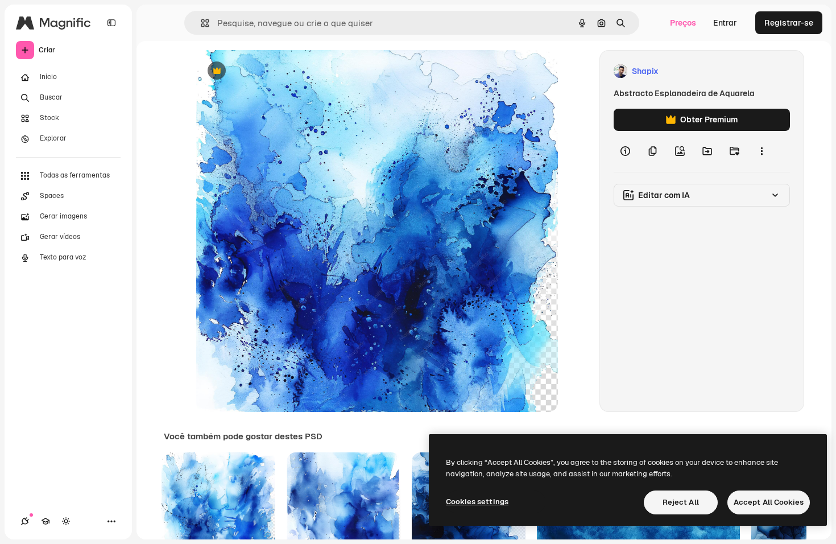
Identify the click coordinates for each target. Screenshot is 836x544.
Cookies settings (477, 501)
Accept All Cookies (769, 502)
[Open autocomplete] (200, 23)
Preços (683, 23)
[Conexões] (25, 521)
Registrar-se (788, 23)
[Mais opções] (761, 151)
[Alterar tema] (66, 521)
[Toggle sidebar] (111, 23)
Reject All (681, 502)
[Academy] (45, 521)
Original (269, 71)
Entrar (725, 23)
